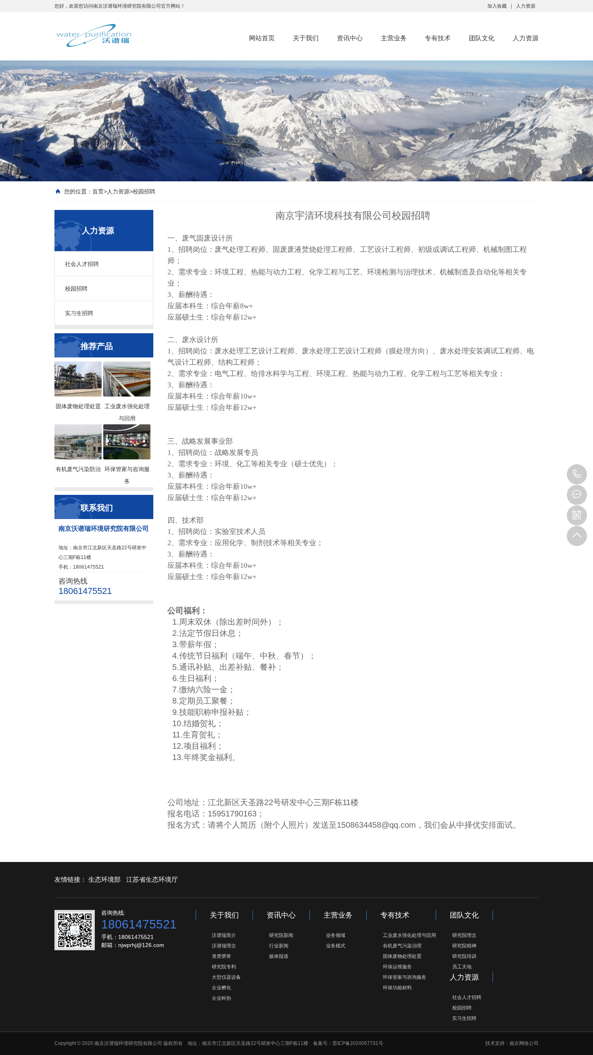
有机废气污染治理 (402, 946)
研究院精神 (464, 946)
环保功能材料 (397, 988)
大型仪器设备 (226, 977)
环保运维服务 (397, 967)
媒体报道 (278, 956)
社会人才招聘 (82, 264)
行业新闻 (278, 946)
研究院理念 (464, 935)
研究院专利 (224, 967)
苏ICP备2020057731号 (357, 1043)
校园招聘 (144, 191)
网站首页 (262, 38)
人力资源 (525, 6)
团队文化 (482, 38)
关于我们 (306, 38)
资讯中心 (350, 38)
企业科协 (221, 998)
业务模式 (335, 946)
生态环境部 (104, 879)
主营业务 (394, 38)
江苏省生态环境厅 (152, 879)
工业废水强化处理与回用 (409, 935)
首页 (98, 191)
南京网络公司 (524, 1043)
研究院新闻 (281, 935)
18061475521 (577, 474)
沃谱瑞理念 (224, 946)
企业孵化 (221, 988)
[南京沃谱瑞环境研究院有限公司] (93, 35)
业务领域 (335, 935)
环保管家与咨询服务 (404, 977)
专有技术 (438, 38)
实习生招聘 (79, 313)
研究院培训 (464, 956)
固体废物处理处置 (402, 956)
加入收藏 (497, 6)
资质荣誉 (221, 956)
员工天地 (462, 967)
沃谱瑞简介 (224, 935)
